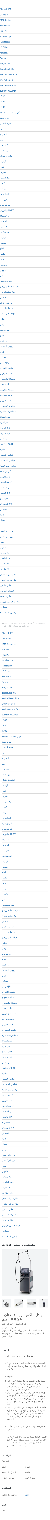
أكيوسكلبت (4, 150)
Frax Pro (4, 31)
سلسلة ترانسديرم (7, 379)
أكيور (2, 139)
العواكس (3, 226)
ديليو (2, 335)
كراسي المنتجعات (7, 460)
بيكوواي (3, 270)
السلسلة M (4, 216)
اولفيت (3, 237)
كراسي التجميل (6, 455)
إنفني (2, 167)
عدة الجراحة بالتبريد (8, 411)
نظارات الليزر (5, 585)
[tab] (25, 9)
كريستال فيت (6, 482)
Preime (3, 58)
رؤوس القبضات (6, 346)
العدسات (3, 221)
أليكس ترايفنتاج (6, 156)
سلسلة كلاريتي (6, 400)
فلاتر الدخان (5, 428)
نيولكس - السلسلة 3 (8, 612)
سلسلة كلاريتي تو (7, 406)
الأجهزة (3, 183)
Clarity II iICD (6, 9)
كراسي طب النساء (8, 466)
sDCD (2, 107)
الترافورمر (4, 194)
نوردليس (3, 607)
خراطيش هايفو (6, 303)
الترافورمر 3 (5, 205)
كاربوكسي (4, 438)
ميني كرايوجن (6, 558)
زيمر (2, 351)
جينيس (3, 297)
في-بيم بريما (5, 433)
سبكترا (3, 357)
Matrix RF (4, 53)
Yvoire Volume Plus (9, 85)
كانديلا (2, 449)
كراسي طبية (5, 471)
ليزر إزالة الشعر (6, 531)
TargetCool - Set (7, 69)
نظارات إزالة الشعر (8, 574)
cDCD (2, 96)
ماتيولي (3, 547)
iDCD (2, 101)
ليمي (2, 542)
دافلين (2, 319)
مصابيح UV (4, 553)
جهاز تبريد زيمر (6, 281)
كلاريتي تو (4, 498)
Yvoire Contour (6, 80)
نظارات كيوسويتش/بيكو (10, 601)
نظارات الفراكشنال (8, 580)
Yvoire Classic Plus (8, 74)
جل (1, 275)
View (27, 1495)
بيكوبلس (3, 265)
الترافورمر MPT (7, 210)
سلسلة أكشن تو (6, 368)
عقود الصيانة (5, 417)
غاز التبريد (4, 422)
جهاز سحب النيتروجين (9, 286)
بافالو (2, 248)
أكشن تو (3, 134)
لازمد (2, 514)
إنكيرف (3, 172)
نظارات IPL (5, 563)
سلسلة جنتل (5, 384)
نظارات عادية (5, 596)
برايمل (2, 254)
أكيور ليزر (4, 145)
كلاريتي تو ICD (6, 504)
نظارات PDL (5, 569)
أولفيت (3, 161)
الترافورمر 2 (5, 199)
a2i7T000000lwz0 (8, 91)
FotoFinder (5, 25)
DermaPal (4, 15)
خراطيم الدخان (6, 308)
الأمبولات (4, 188)
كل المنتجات (5, 487)
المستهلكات (5, 232)
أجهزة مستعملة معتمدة (9, 112)
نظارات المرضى (7, 591)
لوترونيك (3, 520)
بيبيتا (2, 259)
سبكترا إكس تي (6, 362)
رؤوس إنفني (5, 341)
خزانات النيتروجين (7, 313)
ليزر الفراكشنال (6, 536)
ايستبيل (3, 243)
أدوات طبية (4, 118)
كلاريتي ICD (5, 493)
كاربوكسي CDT (6, 444)
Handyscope (5, 36)
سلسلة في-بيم (6, 395)
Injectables (5, 42)
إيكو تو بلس (4, 178)
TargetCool (5, 63)
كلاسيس (3, 509)
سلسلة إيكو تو (6, 373)
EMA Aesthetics (7, 20)
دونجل (2, 324)
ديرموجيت (4, 330)
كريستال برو (5, 477)
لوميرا (2, 525)
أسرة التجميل (5, 123)
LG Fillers (4, 47)
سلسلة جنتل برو (7, 390)
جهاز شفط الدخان (7, 292)
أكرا (1, 129)
